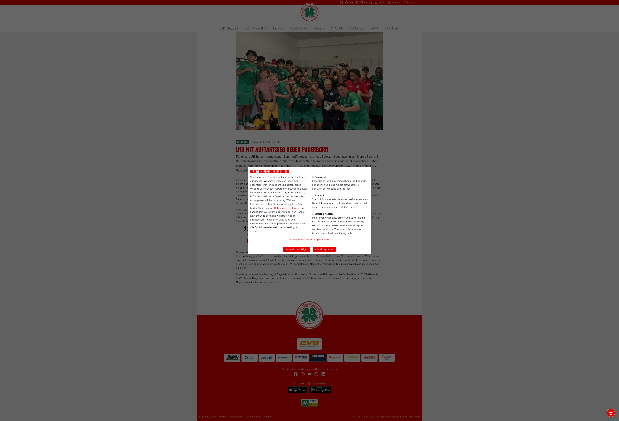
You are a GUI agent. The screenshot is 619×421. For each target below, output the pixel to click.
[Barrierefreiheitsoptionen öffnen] (611, 413)
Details (293, 239)
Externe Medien (324, 213)
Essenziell (320, 176)
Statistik (320, 195)
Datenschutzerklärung (287, 207)
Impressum (324, 239)
